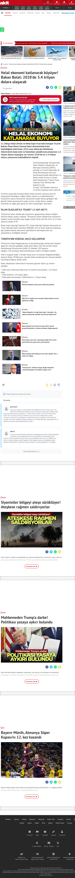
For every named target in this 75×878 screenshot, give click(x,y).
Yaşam (29, 823)
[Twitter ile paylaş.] (51, 87)
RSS (58, 846)
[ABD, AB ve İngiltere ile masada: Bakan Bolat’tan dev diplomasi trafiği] (30, 304)
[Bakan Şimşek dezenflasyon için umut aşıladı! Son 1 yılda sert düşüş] (30, 360)
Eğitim (50, 823)
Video (37, 835)
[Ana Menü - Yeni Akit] (2, 13)
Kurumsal (62, 835)
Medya (22, 823)
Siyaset (15, 13)
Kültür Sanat (60, 823)
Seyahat (60, 819)
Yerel (43, 823)
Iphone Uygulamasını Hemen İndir (53, 858)
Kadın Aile (56, 13)
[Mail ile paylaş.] (60, 87)
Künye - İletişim (49, 846)
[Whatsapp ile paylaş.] (56, 87)
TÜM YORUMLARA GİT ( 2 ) (31, 451)
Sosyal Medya (37, 846)
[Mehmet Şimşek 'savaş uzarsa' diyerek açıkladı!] (30, 290)
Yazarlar (53, 835)
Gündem (8, 13)
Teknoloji (30, 13)
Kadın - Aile (51, 819)
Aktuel (49, 13)
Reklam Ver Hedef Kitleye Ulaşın (21, 858)
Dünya (37, 13)
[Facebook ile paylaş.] (47, 87)
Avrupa (69, 823)
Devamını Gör (30, 566)
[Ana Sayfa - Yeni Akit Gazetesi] (4, 2)
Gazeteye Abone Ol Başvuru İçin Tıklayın (37, 858)
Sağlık (37, 823)
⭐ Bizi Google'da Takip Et (49, 99)
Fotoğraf (45, 835)
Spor (43, 13)
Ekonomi (22, 13)
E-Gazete (30, 835)
